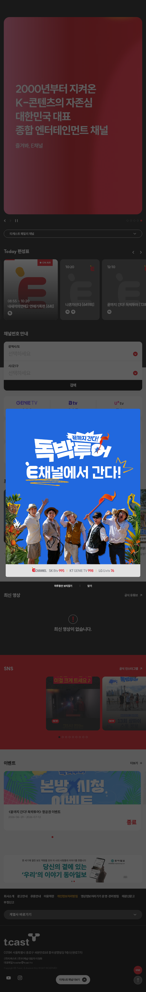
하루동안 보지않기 (63, 585)
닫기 (89, 585)
